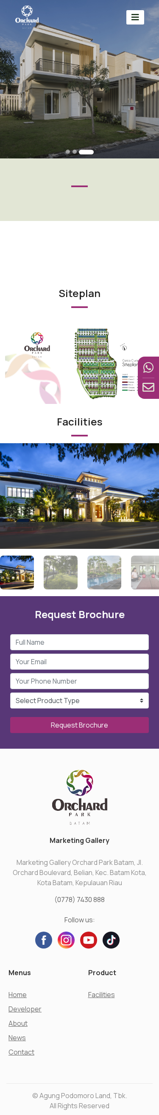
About (18, 1023)
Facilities (101, 994)
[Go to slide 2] (75, 152)
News (17, 1037)
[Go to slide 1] (68, 152)
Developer (25, 1009)
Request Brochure (79, 725)
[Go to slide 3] (86, 152)
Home (17, 994)
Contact (21, 1052)
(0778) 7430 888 (79, 899)
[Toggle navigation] (135, 17)
